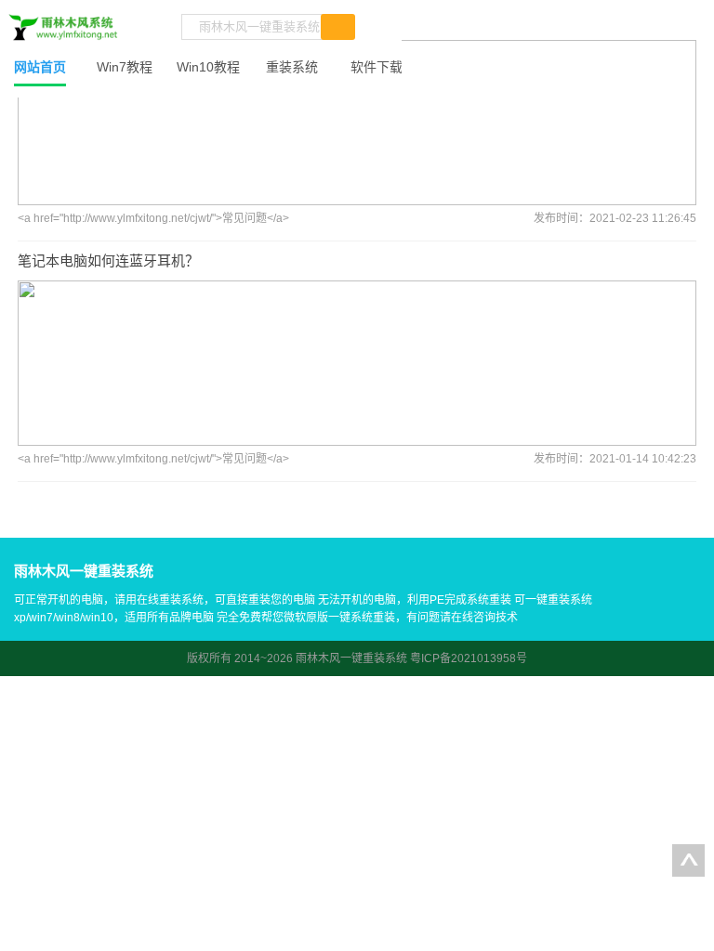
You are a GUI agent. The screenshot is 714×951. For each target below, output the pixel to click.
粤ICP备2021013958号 (468, 658)
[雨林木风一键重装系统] (64, 27)
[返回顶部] (688, 860)
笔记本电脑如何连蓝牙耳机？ (108, 260)
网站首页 (40, 66)
